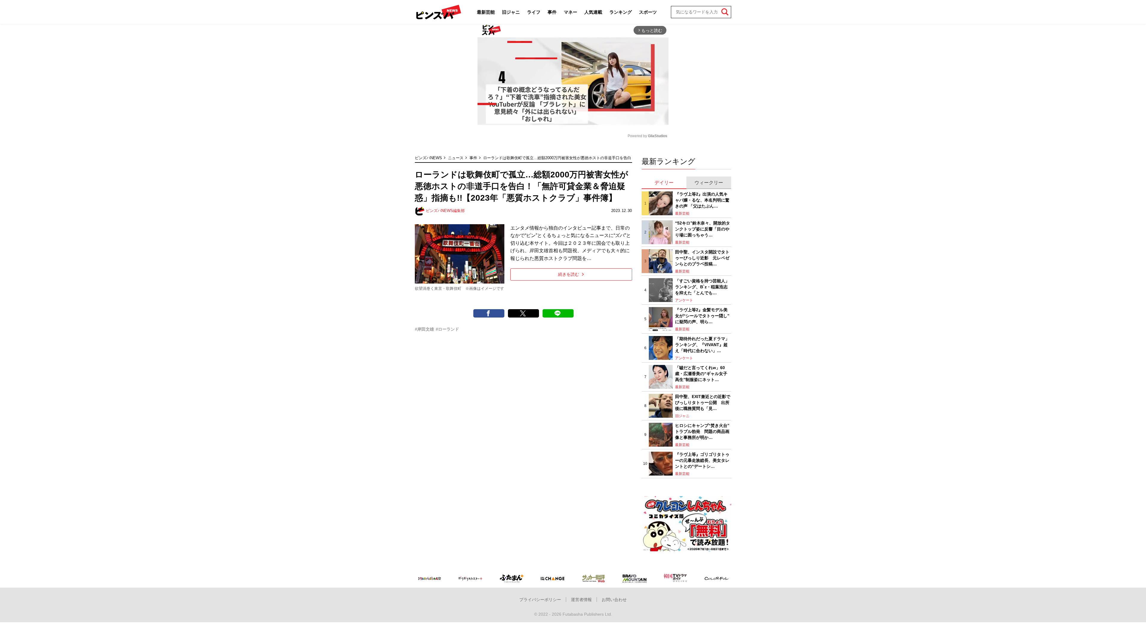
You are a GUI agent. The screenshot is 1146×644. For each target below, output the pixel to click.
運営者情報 (581, 599)
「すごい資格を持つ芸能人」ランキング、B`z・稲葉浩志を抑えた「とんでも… (702, 286)
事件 (552, 12)
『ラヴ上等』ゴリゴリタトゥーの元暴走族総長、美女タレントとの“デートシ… (702, 460)
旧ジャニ (511, 12)
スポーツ (648, 12)
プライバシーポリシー (540, 599)
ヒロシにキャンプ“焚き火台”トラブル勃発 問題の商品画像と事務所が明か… (702, 431)
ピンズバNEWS (428, 158)
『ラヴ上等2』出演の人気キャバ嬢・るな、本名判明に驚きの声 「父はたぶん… (702, 200)
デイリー (664, 182)
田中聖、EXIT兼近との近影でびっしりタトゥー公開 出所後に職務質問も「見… (702, 402)
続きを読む (568, 274)
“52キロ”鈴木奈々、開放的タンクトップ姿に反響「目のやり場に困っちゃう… (702, 229)
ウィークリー (708, 182)
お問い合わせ (614, 599)
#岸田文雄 (424, 329)
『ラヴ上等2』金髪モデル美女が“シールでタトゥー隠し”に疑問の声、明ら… (702, 315)
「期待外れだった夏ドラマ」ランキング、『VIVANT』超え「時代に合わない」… (702, 344)
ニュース (455, 158)
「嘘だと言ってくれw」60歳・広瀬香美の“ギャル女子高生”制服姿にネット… (701, 373)
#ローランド (447, 329)
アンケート (684, 300)
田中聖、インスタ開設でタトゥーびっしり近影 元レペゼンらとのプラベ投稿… (702, 258)
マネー (570, 12)
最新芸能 (486, 12)
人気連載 (593, 12)
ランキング (620, 12)
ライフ (533, 12)
